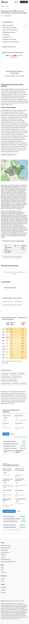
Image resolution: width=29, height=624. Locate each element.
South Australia (5, 552)
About (2, 568)
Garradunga (5, 373)
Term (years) (7, 425)
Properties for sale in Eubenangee (12, 257)
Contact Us (4, 572)
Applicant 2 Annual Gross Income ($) (19, 472)
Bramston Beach (6, 377)
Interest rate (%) (20, 418)
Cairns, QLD (8, 16)
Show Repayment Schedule (20, 437)
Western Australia (5, 559)
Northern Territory (6, 545)
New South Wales (5, 548)
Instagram (3, 587)
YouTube (3, 592)
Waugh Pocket (17, 377)
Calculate (6, 434)
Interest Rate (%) (20, 493)
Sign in (16, 2)
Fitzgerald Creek (6, 383)
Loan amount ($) (7, 418)
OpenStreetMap (19, 180)
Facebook (3, 590)
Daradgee (13, 373)
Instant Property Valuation (9, 154)
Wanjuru (4, 380)
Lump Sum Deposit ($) (20, 501)
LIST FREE (24, 2)
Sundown (23, 383)
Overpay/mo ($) (19, 426)
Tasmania (3, 554)
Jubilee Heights (13, 380)
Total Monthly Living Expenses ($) (8, 483)
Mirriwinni (15, 383)
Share (6, 6)
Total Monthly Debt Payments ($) (20, 482)
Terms (2, 581)
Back (3, 6)
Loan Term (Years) (7, 493)
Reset (12, 434)
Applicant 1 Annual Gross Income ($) (7, 472)
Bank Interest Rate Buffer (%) (8, 502)
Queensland (4, 550)
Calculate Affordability (9, 511)
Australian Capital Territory (8, 561)
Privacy (3, 578)
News (2, 570)
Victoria (3, 557)
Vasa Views (21, 373)
